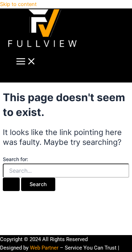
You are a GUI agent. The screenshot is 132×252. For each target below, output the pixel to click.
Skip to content (18, 4)
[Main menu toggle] (26, 62)
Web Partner (44, 248)
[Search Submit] (11, 184)
